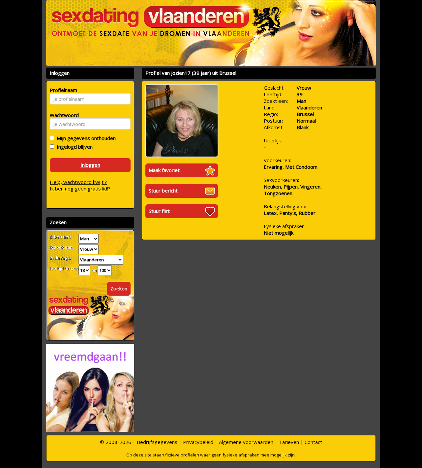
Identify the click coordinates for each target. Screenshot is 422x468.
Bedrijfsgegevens (157, 442)
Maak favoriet (164, 170)
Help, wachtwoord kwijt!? (78, 182)
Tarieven (289, 442)
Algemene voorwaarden (246, 442)
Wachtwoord (62, 115)
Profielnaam (62, 90)
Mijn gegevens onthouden (85, 138)
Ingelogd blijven (73, 146)
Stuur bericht (163, 190)
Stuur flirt (159, 211)
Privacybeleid (198, 442)
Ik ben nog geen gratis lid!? (80, 188)
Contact (313, 442)
